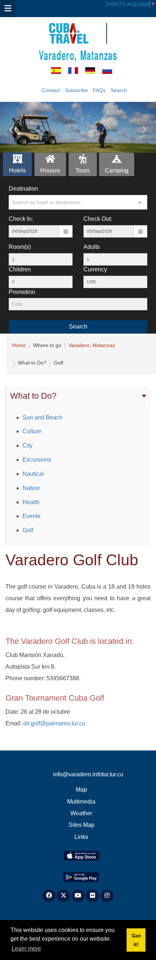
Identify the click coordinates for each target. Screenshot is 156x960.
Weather (81, 813)
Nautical (33, 474)
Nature (31, 488)
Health (31, 502)
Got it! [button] (136, 940)
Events (31, 516)
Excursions (36, 460)
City (27, 445)
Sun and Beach (42, 417)
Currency (95, 269)
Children (20, 269)
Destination (23, 189)
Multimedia (81, 801)
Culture (31, 431)
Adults (91, 247)
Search (119, 90)
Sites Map (81, 825)
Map (81, 789)
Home (19, 345)
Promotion (22, 292)
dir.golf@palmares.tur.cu (54, 723)
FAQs (99, 90)
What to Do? (33, 396)
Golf (27, 530)
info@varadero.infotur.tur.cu (88, 774)
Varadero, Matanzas (78, 54)
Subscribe (76, 90)
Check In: (21, 219)
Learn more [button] (26, 948)
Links (81, 837)
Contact (51, 90)
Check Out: (97, 219)
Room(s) (20, 247)
